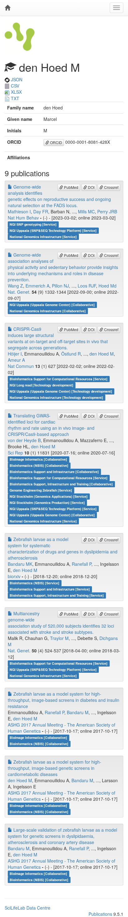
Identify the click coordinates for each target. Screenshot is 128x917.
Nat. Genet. (19, 292)
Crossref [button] (110, 187)
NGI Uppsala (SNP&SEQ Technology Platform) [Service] (53, 230)
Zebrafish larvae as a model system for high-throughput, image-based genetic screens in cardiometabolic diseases (54, 768)
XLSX (16, 92)
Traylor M (59, 638)
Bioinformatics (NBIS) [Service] (34, 583)
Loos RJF (87, 286)
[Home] (7, 7)
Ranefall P (81, 564)
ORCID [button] (55, 142)
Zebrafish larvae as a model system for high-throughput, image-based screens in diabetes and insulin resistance (63, 700)
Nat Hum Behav (23, 218)
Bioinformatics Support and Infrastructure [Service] (50, 589)
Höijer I (15, 354)
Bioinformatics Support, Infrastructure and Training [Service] (57, 595)
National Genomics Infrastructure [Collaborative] (48, 311)
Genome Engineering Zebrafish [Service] (41, 490)
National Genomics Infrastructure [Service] (43, 236)
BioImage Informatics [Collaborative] (38, 459)
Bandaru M (78, 712)
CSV (14, 86)
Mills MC (86, 211)
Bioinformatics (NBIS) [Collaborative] (39, 465)
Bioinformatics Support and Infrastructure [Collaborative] (54, 471)
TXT (14, 98)
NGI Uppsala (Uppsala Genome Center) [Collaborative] (52, 304)
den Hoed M (101, 354)
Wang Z (15, 286)
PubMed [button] (70, 187)
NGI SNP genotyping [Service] (33, 224)
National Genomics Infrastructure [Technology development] (56, 397)
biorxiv (14, 576)
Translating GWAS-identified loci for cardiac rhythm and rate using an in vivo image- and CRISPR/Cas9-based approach (51, 424)
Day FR (40, 211)
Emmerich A (37, 286)
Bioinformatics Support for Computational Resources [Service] (58, 379)
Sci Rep (15, 453)
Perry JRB (107, 211)
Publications (100, 914)
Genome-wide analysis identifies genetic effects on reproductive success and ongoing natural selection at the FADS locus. (59, 196)
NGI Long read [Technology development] (41, 385)
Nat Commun (21, 366)
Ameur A (16, 360)
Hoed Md (107, 286)
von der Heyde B (24, 440)
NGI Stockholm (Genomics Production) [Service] (47, 502)
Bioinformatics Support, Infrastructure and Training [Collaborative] (61, 484)
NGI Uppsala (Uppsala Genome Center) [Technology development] (61, 391)
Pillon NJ (60, 286)
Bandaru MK (20, 564)
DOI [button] (90, 187)
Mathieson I (19, 211)
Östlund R (71, 354)
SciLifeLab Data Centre (27, 908)
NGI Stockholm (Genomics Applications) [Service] (49, 496)
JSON (16, 79)
